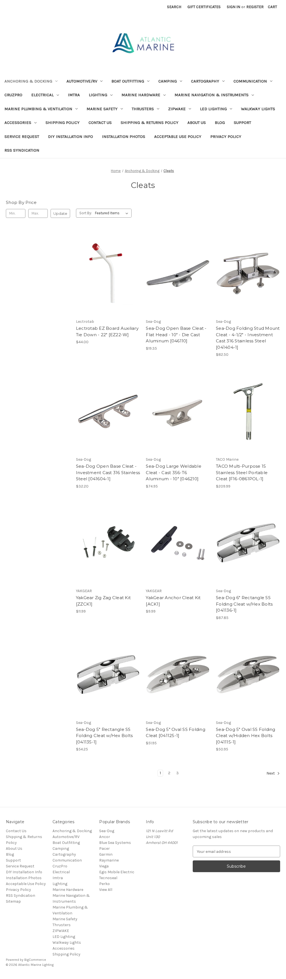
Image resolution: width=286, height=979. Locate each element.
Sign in (233, 6)
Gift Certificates (204, 6)
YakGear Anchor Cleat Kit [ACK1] (173, 601)
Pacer (104, 848)
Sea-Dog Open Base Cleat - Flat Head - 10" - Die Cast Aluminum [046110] (176, 334)
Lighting (98, 94)
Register (255, 6)
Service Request (21, 136)
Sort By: (85, 213)
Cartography (205, 81)
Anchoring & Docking (28, 81)
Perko (104, 883)
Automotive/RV (81, 81)
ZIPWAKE (177, 108)
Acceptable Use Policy (177, 136)
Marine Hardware (140, 94)
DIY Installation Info (70, 136)
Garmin (106, 854)
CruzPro (13, 94)
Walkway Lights (258, 108)
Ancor (104, 836)
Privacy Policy (225, 136)
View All (105, 889)
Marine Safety (102, 108)
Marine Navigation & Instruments (212, 94)
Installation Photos (123, 136)
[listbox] (112, 213)
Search (174, 6)
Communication (250, 81)
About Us (196, 122)
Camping (167, 81)
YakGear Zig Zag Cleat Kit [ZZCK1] (103, 601)
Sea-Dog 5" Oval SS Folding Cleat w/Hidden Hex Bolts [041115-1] (245, 736)
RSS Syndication (21, 150)
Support (242, 122)
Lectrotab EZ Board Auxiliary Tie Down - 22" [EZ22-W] (107, 331)
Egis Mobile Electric (116, 872)
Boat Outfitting (127, 81)
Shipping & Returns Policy (149, 122)
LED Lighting (213, 108)
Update (60, 213)
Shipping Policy (63, 122)
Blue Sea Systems (115, 842)
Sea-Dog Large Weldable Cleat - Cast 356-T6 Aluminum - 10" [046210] (173, 472)
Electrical (42, 94)
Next (271, 773)
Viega (104, 866)
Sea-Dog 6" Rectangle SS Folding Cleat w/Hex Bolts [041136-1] (244, 604)
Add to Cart (107, 283)
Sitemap (13, 901)
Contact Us (100, 122)
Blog (220, 122)
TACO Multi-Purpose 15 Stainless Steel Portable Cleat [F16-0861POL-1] (242, 472)
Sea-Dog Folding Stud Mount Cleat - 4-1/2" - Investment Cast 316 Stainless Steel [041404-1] (248, 338)
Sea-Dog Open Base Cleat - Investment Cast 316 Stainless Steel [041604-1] (108, 472)
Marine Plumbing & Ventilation (38, 108)
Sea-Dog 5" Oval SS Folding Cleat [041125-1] (175, 732)
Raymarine (109, 860)
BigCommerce (35, 960)
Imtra (74, 94)
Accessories (17, 122)
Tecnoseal (108, 878)
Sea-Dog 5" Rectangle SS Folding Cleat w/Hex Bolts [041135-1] (104, 736)
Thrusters (143, 108)
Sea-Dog (106, 831)
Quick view (107, 263)
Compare (106, 273)
